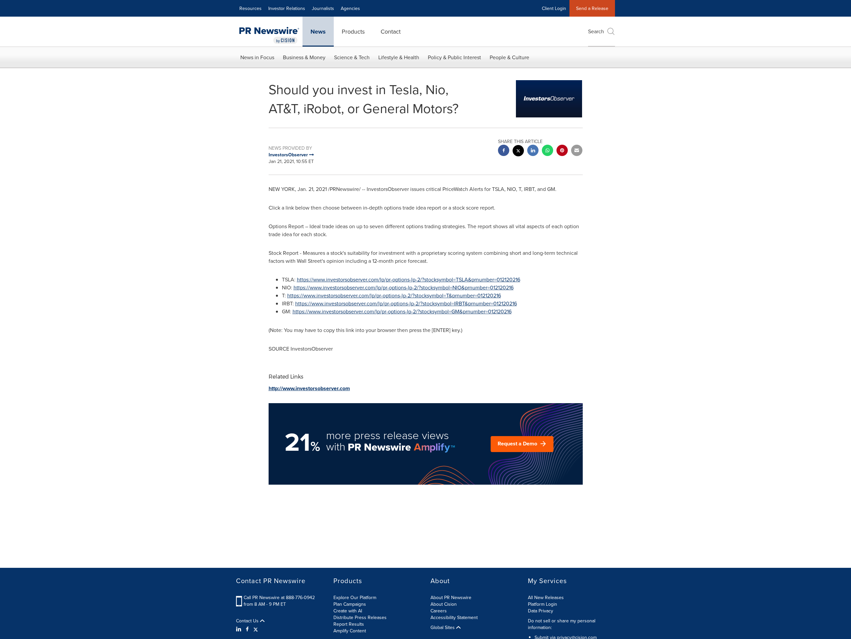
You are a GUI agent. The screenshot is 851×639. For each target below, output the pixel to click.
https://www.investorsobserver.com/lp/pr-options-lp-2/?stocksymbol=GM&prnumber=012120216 (402, 311)
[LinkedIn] (239, 629)
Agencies (350, 8)
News (318, 31)
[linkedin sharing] (533, 151)
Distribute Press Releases (360, 617)
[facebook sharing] (503, 151)
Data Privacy (540, 610)
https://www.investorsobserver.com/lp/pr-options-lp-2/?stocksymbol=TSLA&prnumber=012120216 (408, 279)
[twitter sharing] (518, 151)
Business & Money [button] (304, 57)
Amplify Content (349, 630)
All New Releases (546, 597)
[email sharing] (576, 151)
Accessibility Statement (454, 617)
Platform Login (542, 604)
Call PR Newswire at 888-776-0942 (279, 597)
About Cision (443, 604)
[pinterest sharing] (562, 151)
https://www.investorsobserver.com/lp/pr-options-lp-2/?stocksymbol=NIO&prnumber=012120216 (404, 287)
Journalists (323, 8)
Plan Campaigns (349, 604)
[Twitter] (256, 629)
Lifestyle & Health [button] (398, 57)
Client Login (554, 8)
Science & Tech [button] (352, 57)
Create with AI (347, 610)
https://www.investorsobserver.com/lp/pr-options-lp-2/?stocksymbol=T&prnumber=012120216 (394, 295)
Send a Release (592, 8)
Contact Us (248, 620)
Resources (250, 8)
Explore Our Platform (354, 597)
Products (353, 31)
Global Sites (443, 627)
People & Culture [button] (509, 57)
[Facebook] (247, 629)
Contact (391, 31)
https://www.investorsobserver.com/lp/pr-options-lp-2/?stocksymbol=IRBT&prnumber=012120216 (406, 303)
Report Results (348, 624)
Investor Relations (286, 8)
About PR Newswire (450, 597)
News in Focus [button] (257, 57)
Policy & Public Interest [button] (454, 57)
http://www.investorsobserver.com (309, 388)
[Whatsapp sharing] (547, 151)
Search (596, 31)
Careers (438, 610)
